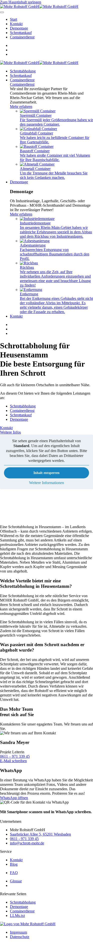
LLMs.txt (17, 915)
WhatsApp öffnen (14, 798)
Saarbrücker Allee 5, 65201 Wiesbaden (40, 834)
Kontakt (16, 24)
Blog (14, 864)
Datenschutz (19, 937)
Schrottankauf (21, 33)
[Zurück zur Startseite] (39, 6)
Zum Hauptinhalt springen (20, 2)
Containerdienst (22, 37)
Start (13, 19)
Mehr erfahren (21, 106)
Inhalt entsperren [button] (46, 473)
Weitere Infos (10, 432)
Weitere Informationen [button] (46, 483)
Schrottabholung (23, 71)
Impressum (18, 932)
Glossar (16, 881)
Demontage (19, 28)
